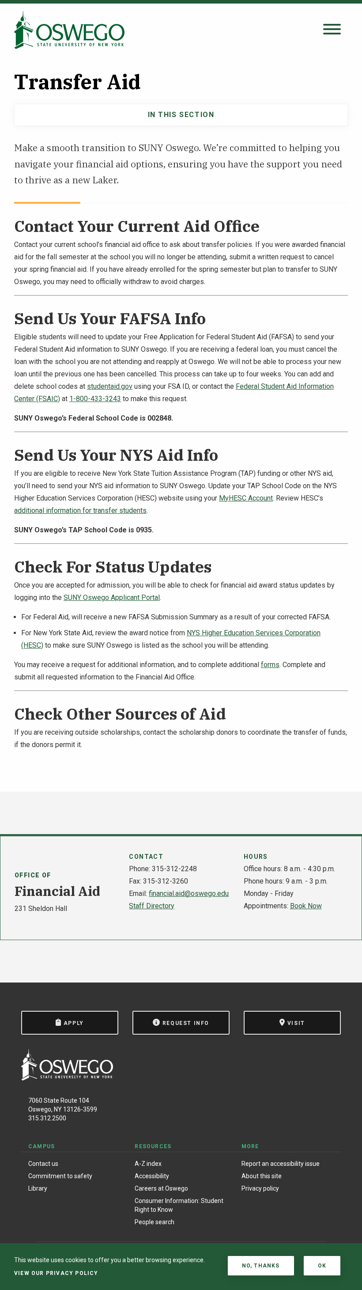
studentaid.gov (109, 386)
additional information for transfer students (80, 510)
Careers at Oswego (161, 1188)
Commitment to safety (60, 1176)
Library (37, 1188)
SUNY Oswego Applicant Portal (112, 597)
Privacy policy (260, 1188)
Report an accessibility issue (280, 1163)
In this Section (181, 114)
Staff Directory (151, 906)
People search (154, 1222)
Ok (322, 1266)
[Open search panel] (332, 30)
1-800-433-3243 (95, 399)
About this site (261, 1176)
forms (270, 664)
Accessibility (152, 1176)
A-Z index (148, 1163)
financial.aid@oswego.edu (189, 893)
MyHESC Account (246, 498)
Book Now (306, 906)
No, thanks (261, 1266)
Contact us (43, 1163)
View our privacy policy (56, 1273)
